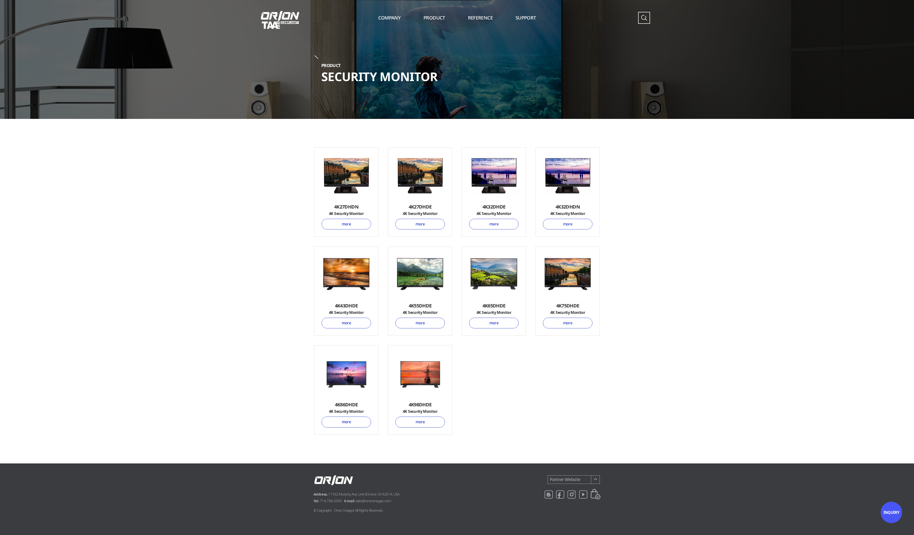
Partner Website (565, 479)
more (346, 224)
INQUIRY (891, 512)
